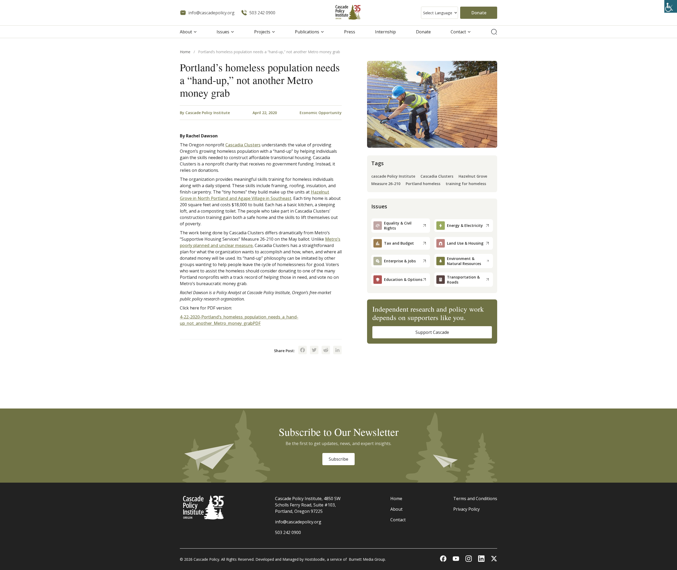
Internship (385, 32)
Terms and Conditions (475, 498)
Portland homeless (423, 184)
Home (185, 51)
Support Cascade (432, 332)
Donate (478, 13)
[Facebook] (302, 350)
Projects (262, 32)
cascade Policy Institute (393, 176)
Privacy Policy (466, 509)
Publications (307, 32)
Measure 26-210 (385, 184)
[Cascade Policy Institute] (348, 13)
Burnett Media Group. (367, 559)
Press (349, 32)
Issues (223, 32)
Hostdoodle (315, 559)
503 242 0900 (288, 532)
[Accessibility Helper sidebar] (670, 6)
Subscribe (338, 459)
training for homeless (466, 184)
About (186, 32)
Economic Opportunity (321, 112)
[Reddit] (326, 350)
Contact (458, 32)
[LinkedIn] (337, 350)
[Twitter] (314, 350)
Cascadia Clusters (242, 145)
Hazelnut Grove (473, 176)
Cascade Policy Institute (207, 112)
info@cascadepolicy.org (298, 522)
